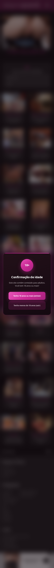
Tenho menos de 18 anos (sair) (27, 305)
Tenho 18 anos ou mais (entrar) (27, 296)
